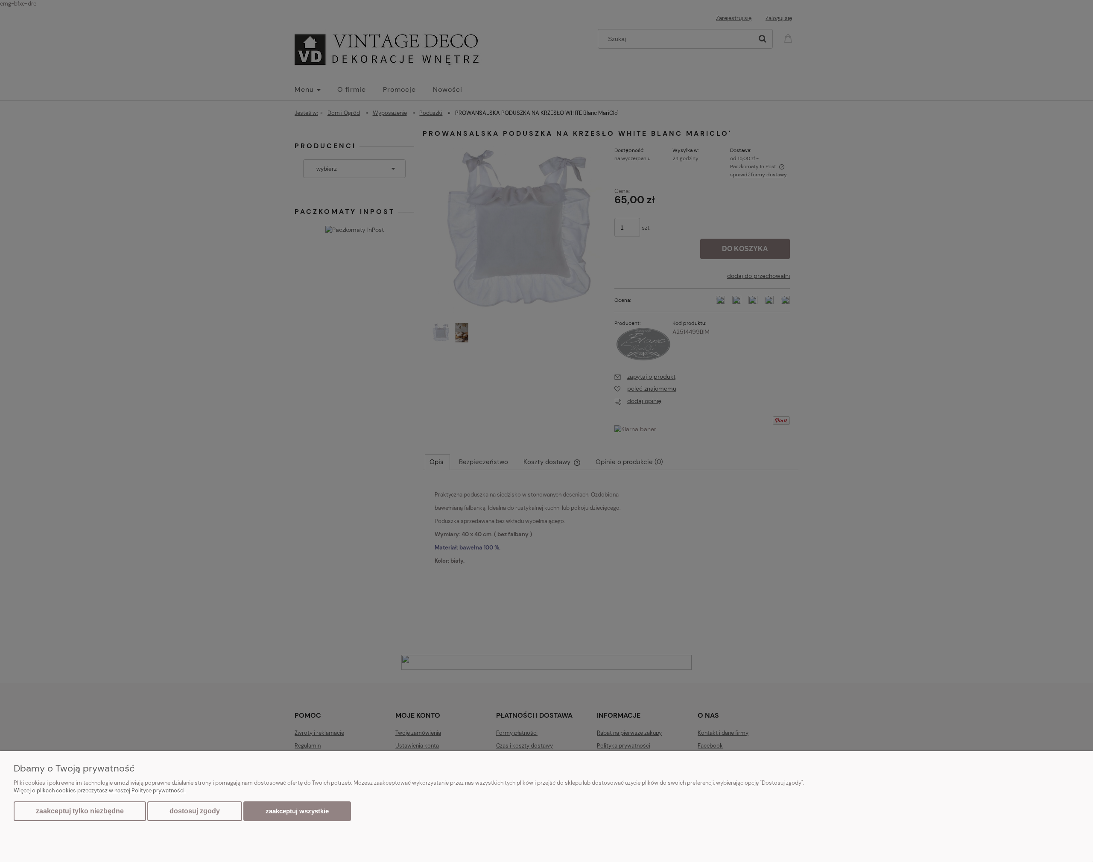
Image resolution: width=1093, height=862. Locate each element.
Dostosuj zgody (195, 811)
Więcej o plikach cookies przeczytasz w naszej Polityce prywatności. (100, 790)
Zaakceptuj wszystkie (297, 811)
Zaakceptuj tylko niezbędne (80, 811)
